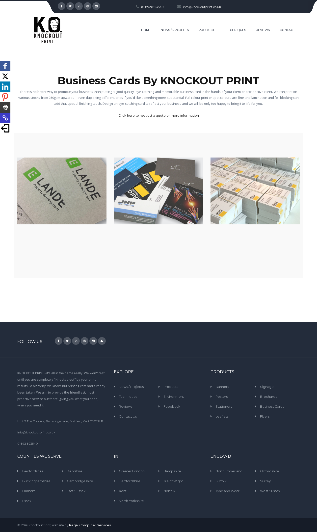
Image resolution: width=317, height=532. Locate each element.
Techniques (128, 397)
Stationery (223, 406)
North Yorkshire (131, 501)
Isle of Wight (173, 481)
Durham (28, 491)
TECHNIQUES (236, 30)
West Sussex (270, 491)
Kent (123, 491)
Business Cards (272, 406)
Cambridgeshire (80, 481)
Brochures (268, 397)
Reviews (125, 406)
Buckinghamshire (36, 481)
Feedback (171, 406)
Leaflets (221, 416)
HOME (146, 30)
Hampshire (172, 471)
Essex (26, 501)
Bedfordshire (33, 471)
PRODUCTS (207, 30)
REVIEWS (263, 30)
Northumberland (228, 471)
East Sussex (76, 491)
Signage (267, 387)
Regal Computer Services (90, 525)
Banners (222, 387)
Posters (221, 397)
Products (170, 387)
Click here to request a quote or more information (158, 115)
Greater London (132, 471)
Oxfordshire (269, 471)
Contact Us (128, 416)
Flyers (264, 416)
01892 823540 (27, 443)
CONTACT (287, 30)
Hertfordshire (129, 481)
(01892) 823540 (152, 7)
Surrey (265, 481)
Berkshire (74, 471)
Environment (173, 397)
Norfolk (169, 491)
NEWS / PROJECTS (175, 30)
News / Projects (131, 387)
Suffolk (221, 481)
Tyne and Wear (227, 491)
